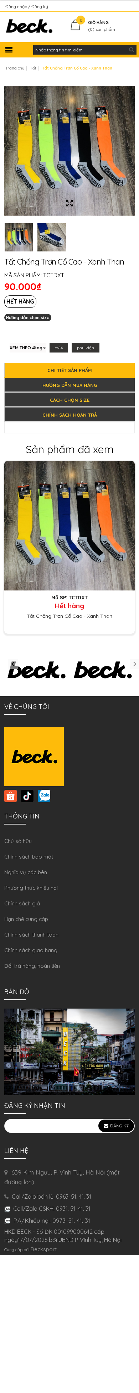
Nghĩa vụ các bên (25, 872)
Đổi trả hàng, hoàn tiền (32, 965)
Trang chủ (14, 68)
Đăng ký (39, 6)
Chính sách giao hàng (30, 950)
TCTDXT (53, 275)
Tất (33, 68)
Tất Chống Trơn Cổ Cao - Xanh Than (69, 616)
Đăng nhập (16, 6)
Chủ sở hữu (18, 841)
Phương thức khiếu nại (31, 887)
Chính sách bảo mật (28, 856)
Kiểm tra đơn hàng (115, 6)
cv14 (59, 347)
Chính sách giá (22, 903)
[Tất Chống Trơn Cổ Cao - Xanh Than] (69, 525)
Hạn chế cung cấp (26, 919)
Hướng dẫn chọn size (28, 317)
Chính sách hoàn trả (69, 415)
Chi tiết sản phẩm (69, 370)
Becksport (44, 1249)
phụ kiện (85, 347)
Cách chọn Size (69, 400)
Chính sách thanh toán (31, 934)
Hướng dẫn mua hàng (69, 385)
